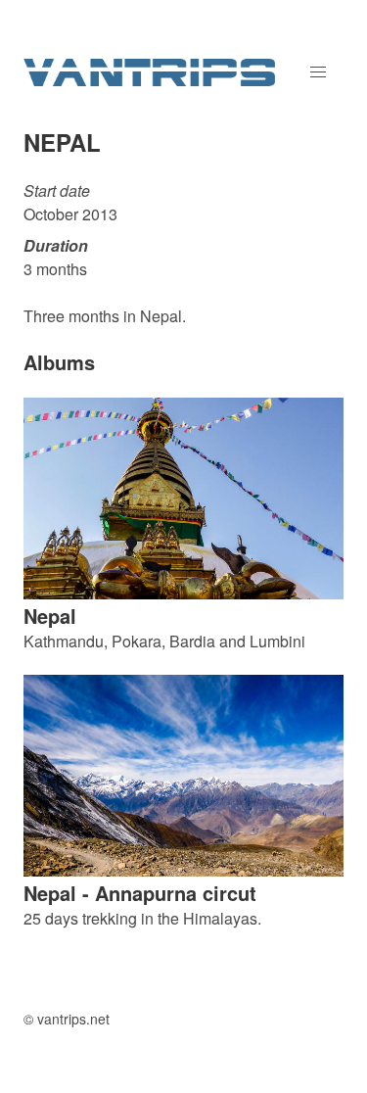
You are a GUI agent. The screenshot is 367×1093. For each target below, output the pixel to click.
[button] (318, 72)
